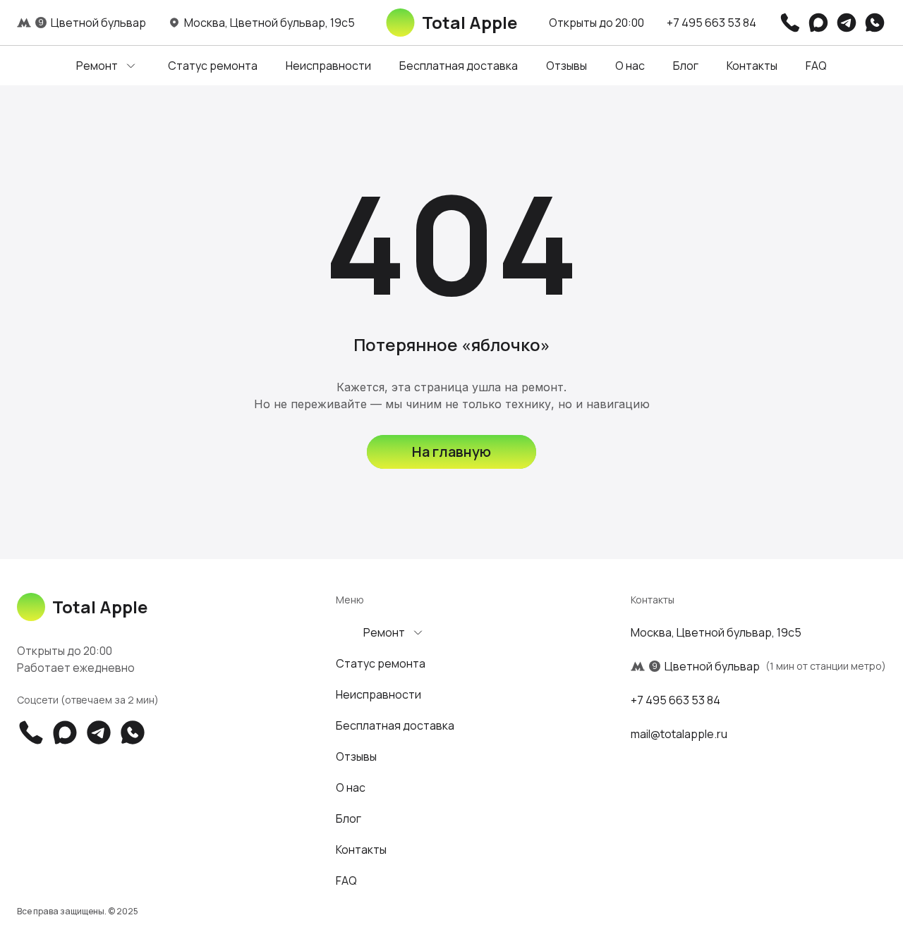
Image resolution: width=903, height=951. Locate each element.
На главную (451, 451)
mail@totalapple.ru (679, 734)
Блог (685, 65)
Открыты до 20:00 (596, 22)
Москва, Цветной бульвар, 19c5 (716, 632)
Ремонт (97, 65)
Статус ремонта (212, 65)
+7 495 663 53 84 (711, 22)
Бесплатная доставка (458, 65)
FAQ (816, 65)
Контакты (752, 65)
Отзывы (566, 65)
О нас (630, 65)
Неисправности (328, 65)
